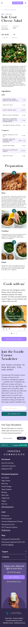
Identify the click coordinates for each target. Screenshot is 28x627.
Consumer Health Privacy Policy (14, 620)
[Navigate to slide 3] (16, 333)
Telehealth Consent (8, 623)
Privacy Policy (8, 618)
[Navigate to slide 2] (14, 333)
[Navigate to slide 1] (11, 333)
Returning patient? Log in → (14, 581)
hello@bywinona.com (19, 623)
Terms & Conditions (18, 618)
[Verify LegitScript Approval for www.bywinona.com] (7, 613)
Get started (18, 3)
